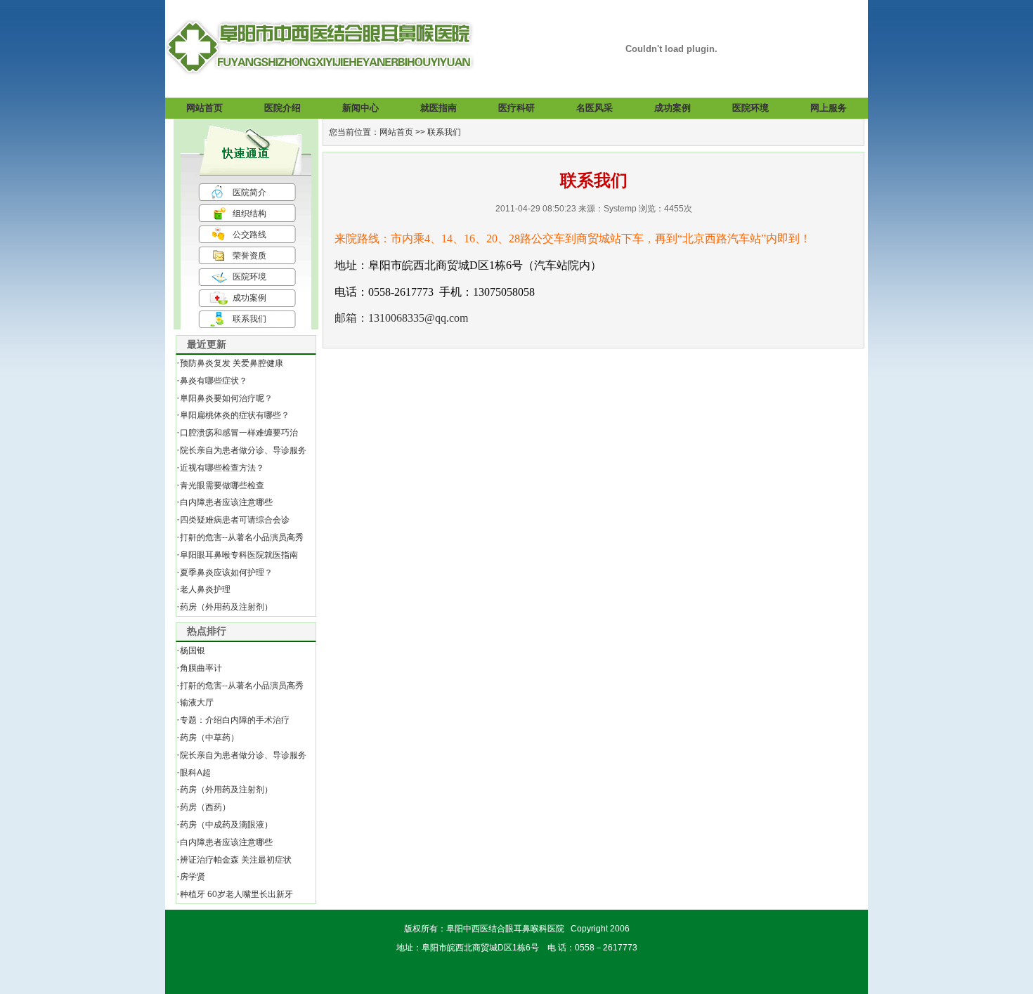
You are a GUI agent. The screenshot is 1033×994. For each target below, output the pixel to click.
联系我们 (249, 319)
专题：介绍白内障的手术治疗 (235, 720)
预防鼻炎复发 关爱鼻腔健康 (231, 363)
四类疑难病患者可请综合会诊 (235, 520)
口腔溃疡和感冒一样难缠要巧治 (239, 433)
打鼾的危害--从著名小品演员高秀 (242, 537)
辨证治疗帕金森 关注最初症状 (236, 860)
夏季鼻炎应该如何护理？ (226, 572)
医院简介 (249, 192)
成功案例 (249, 298)
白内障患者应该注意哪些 (226, 502)
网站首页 (396, 132)
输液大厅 (197, 702)
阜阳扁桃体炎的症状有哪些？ (235, 415)
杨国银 (192, 650)
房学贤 (192, 877)
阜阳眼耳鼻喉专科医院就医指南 (239, 555)
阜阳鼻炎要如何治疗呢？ (226, 398)
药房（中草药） (209, 738)
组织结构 (249, 213)
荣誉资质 (249, 256)
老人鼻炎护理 (205, 589)
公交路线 (249, 235)
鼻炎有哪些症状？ (213, 381)
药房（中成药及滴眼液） (226, 825)
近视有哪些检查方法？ (222, 468)
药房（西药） (205, 807)
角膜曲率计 (201, 668)
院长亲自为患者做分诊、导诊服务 (243, 450)
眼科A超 (195, 773)
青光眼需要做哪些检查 (222, 485)
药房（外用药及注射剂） (226, 607)
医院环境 (249, 277)
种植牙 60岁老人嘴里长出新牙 (236, 894)
